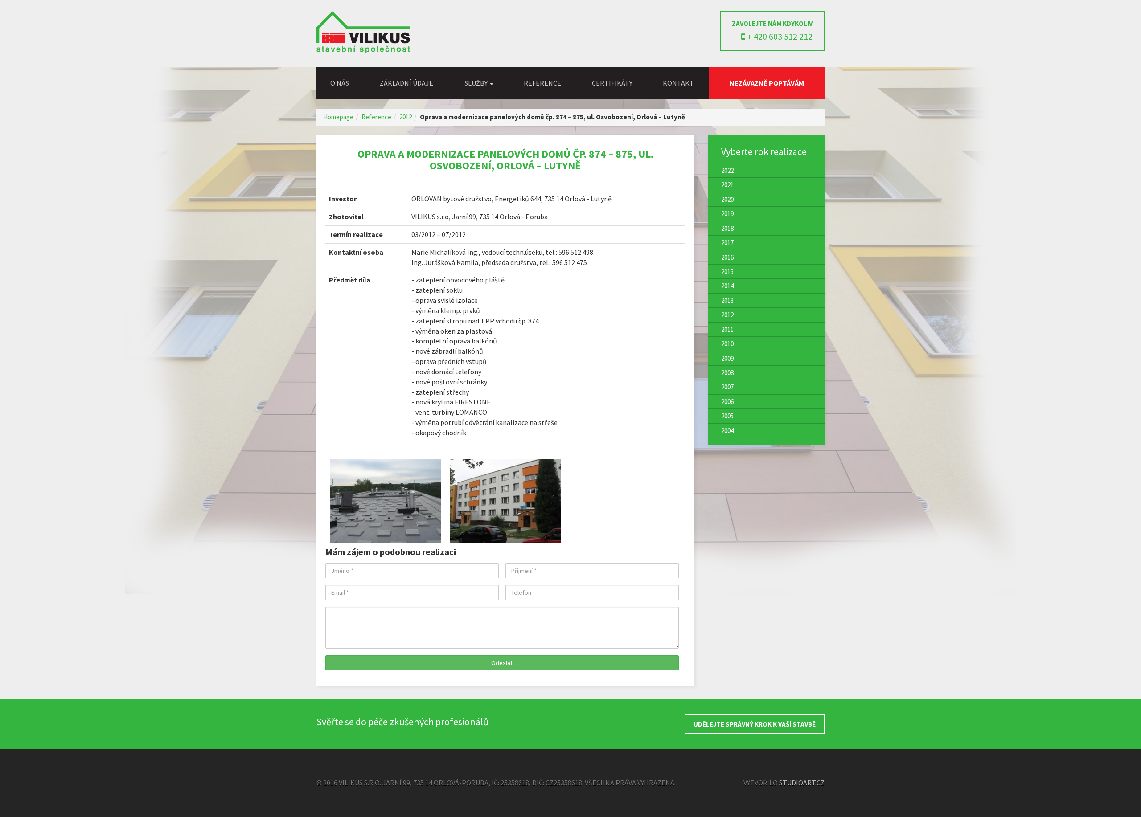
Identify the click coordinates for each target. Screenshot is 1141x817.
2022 (727, 170)
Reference (542, 82)
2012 (405, 117)
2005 (727, 416)
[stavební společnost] (363, 51)
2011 (727, 329)
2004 (727, 430)
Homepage (338, 117)
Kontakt (678, 82)
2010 (727, 343)
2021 (727, 184)
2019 (727, 213)
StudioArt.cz (802, 782)
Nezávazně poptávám (767, 82)
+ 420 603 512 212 (779, 36)
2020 (727, 199)
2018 (727, 228)
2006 (727, 401)
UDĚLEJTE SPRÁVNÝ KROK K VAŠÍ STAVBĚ (755, 724)
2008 (727, 372)
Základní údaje (406, 82)
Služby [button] (476, 82)
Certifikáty (612, 82)
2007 (727, 387)
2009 (727, 358)
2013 (727, 300)
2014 (727, 286)
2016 (727, 257)
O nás (339, 82)
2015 (727, 271)
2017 (727, 242)
